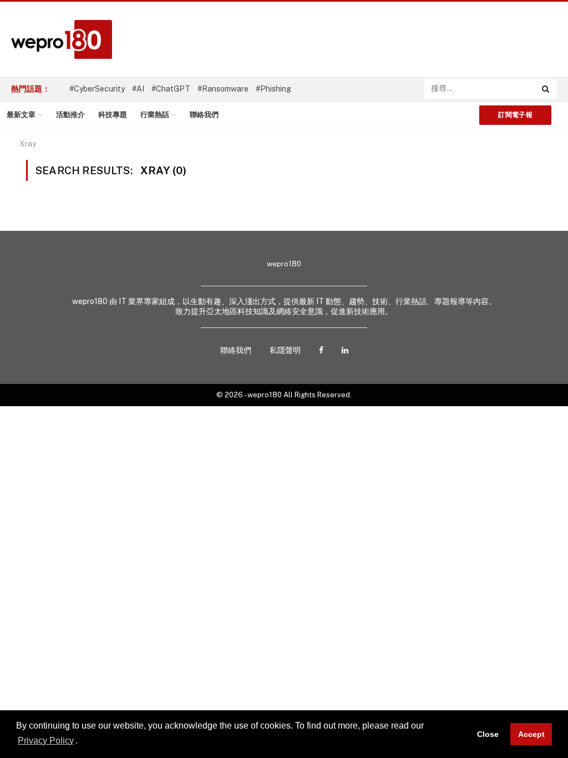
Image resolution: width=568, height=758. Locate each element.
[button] (81, 741)
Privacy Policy (46, 740)
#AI (138, 88)
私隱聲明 (285, 350)
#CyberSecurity (97, 88)
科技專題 (112, 114)
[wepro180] (56, 39)
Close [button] (488, 734)
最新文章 (21, 114)
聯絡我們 (204, 114)
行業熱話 (154, 114)
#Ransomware (222, 88)
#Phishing (273, 88)
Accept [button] (531, 734)
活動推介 (70, 114)
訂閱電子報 (515, 115)
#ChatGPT (170, 88)
